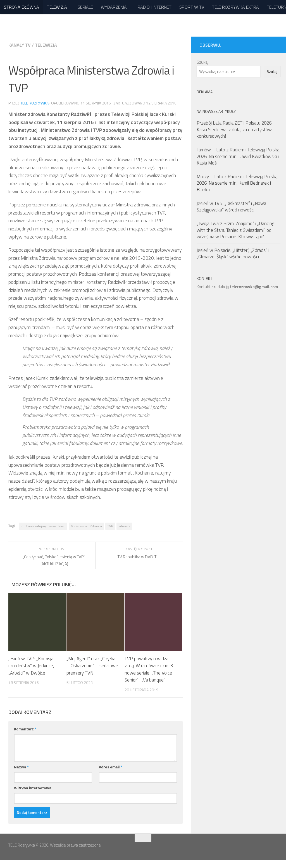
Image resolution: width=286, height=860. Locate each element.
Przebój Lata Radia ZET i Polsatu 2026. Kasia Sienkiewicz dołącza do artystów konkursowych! (234, 129)
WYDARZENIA (114, 7)
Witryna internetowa (32, 788)
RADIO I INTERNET (154, 7)
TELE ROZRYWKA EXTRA (235, 7)
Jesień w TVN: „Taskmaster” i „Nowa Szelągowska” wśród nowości (231, 207)
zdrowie (124, 526)
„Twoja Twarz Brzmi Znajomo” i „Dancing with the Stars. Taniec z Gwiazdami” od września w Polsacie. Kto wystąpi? (235, 230)
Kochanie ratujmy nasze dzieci (43, 526)
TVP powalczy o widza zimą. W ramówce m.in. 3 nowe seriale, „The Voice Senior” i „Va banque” (149, 669)
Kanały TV (19, 45)
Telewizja (46, 45)
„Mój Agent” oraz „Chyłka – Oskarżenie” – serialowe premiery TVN (92, 665)
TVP (110, 526)
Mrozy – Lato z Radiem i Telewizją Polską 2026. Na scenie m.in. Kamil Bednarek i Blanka (237, 183)
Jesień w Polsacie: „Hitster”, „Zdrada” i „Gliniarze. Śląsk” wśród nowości (233, 254)
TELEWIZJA (57, 7)
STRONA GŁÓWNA (21, 7)
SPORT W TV (191, 7)
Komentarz (25, 729)
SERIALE (85, 7)
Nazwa (21, 767)
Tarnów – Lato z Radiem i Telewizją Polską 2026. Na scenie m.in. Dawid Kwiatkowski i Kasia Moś (238, 156)
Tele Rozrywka (34, 103)
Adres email (110, 767)
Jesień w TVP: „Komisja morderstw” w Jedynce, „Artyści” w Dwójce (31, 665)
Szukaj (202, 62)
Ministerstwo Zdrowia (86, 526)
